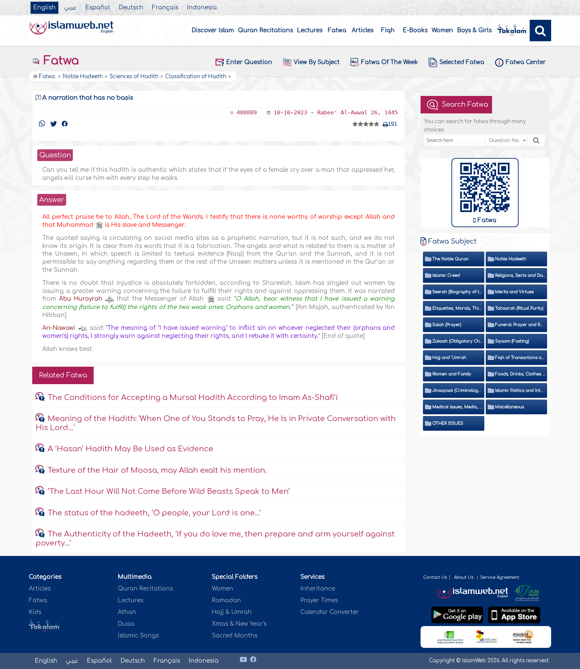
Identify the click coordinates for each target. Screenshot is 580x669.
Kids (35, 612)
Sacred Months (234, 635)
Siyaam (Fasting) (512, 341)
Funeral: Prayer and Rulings (520, 324)
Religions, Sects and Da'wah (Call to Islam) (520, 275)
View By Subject (317, 62)
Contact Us (435, 577)
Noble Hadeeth (510, 259)
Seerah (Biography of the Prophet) (457, 292)
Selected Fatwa (461, 62)
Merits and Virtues (514, 292)
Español (97, 8)
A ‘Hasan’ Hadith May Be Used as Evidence (130, 449)
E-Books (415, 30)
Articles (363, 30)
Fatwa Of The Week (389, 62)
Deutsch (131, 8)
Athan (127, 612)
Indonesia (202, 8)
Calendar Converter (329, 612)
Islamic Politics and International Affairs (520, 390)
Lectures (310, 30)
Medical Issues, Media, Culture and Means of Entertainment (457, 407)
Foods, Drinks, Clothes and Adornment (520, 374)
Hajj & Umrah (232, 612)
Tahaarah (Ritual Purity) (519, 308)
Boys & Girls (474, 30)
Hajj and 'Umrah (449, 357)
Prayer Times (319, 600)
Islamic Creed (446, 275)
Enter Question (249, 62)
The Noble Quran (450, 259)
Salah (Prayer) (446, 324)
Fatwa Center (526, 62)
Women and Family (451, 374)
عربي (70, 8)
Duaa (126, 624)
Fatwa (337, 30)
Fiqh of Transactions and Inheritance (520, 357)
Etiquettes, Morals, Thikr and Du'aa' (457, 308)
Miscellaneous (509, 407)
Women (442, 30)
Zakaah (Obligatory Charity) (457, 341)
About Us (464, 577)
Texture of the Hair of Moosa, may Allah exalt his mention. (157, 470)
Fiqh (388, 30)
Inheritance (317, 588)
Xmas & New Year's (239, 624)
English (44, 8)
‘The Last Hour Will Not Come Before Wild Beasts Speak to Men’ (169, 491)
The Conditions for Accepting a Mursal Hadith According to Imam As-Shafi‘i (193, 398)
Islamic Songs (138, 635)
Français (165, 8)
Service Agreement (499, 577)
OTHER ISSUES (447, 423)
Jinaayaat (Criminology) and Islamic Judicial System (457, 390)
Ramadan (226, 600)
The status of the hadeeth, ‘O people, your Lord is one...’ (154, 513)
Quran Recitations (265, 30)
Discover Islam (213, 30)
